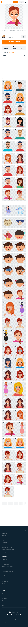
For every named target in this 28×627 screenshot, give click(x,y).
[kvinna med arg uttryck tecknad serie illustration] (8, 379)
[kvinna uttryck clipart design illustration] (6, 542)
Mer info (4, 55)
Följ (23, 37)
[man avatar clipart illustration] (8, 98)
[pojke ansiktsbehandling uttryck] (8, 391)
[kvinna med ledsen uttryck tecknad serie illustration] (8, 331)
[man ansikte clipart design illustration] (8, 110)
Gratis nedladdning (14, 42)
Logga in (21, 2)
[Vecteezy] (2, 2)
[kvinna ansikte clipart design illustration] (8, 170)
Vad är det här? (11, 52)
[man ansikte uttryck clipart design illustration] (8, 158)
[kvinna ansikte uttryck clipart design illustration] (8, 86)
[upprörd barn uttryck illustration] (8, 367)
